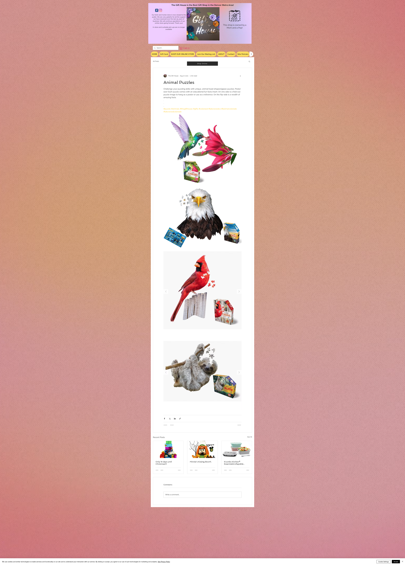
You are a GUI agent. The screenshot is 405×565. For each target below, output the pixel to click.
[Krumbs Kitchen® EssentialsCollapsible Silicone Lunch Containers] (236, 449)
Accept (396, 562)
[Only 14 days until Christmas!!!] (168, 449)
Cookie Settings (383, 562)
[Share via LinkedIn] (175, 419)
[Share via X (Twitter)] (170, 419)
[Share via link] (180, 419)
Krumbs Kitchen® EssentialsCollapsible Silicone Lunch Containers (236, 463)
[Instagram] (160, 10)
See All (249, 437)
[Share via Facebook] (164, 419)
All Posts (156, 61)
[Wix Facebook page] (156, 10)
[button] (185, 48)
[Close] (402, 561)
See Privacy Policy (164, 562)
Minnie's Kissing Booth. (201, 462)
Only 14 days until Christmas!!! (164, 463)
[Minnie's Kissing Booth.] (202, 449)
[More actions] (240, 76)
